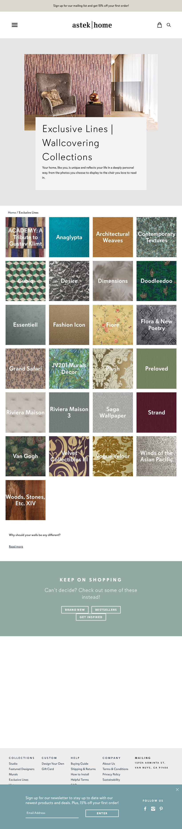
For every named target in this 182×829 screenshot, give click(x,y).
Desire (69, 281)
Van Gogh (25, 456)
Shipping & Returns (83, 769)
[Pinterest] (161, 809)
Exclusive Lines (18, 780)
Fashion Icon (69, 324)
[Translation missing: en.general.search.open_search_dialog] (169, 25)
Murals (13, 774)
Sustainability (111, 780)
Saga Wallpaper (112, 412)
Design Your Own (53, 764)
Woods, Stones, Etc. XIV (25, 500)
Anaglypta (69, 237)
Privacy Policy (111, 774)
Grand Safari (25, 368)
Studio (13, 764)
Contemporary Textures (156, 237)
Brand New (75, 610)
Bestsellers (106, 610)
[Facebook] (145, 809)
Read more (16, 546)
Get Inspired (91, 617)
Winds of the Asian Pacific (156, 456)
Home (12, 212)
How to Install (80, 774)
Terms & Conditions (115, 769)
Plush (113, 368)
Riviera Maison (25, 412)
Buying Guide (79, 764)
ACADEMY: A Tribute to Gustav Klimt (25, 237)
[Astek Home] (92, 24)
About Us (109, 764)
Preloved (156, 368)
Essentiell (25, 324)
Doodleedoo (156, 281)
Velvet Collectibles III (69, 456)
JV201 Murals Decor (69, 368)
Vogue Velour (113, 456)
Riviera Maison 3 (69, 412)
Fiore (112, 324)
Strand (156, 412)
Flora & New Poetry (156, 325)
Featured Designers (21, 769)
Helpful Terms (80, 780)
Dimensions (113, 281)
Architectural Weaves (113, 237)
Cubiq (25, 281)
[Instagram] (153, 809)
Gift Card (48, 769)
